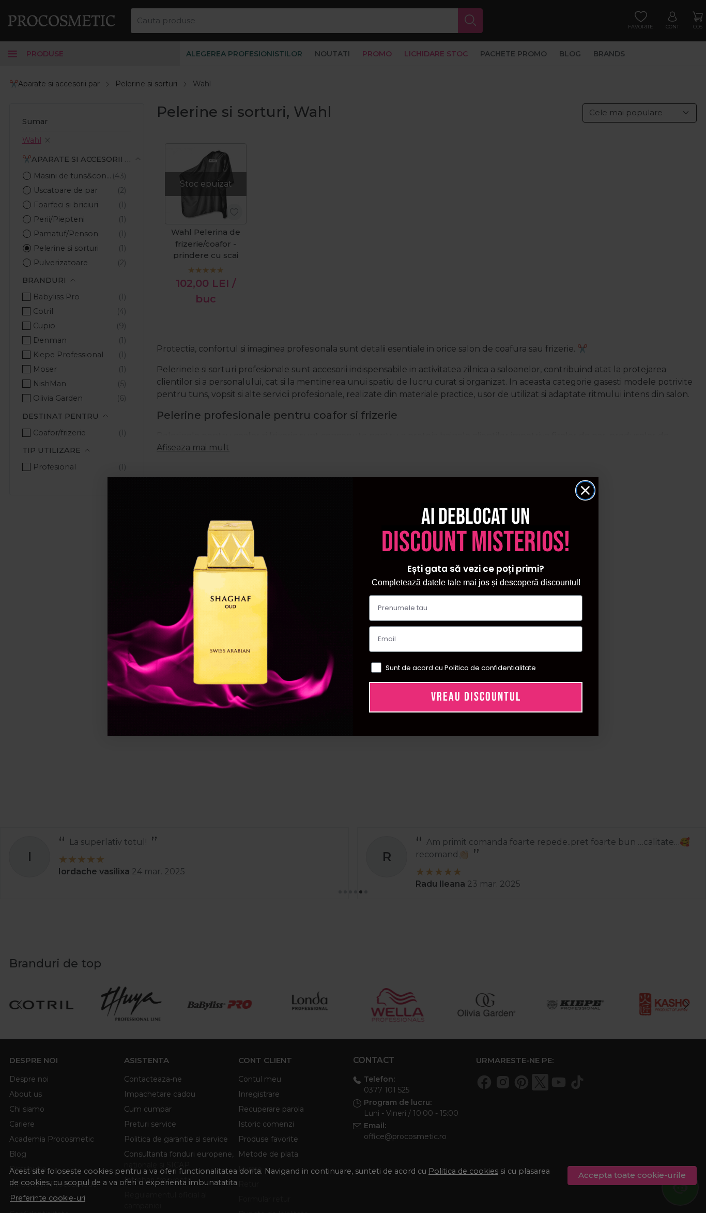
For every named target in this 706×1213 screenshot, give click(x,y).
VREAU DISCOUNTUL (476, 696)
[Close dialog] (585, 490)
